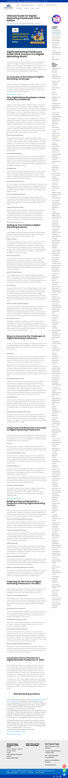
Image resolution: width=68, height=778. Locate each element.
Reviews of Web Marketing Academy (56, 83)
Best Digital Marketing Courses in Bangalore (22, 770)
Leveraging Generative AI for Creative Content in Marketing (56, 463)
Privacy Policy (30, 772)
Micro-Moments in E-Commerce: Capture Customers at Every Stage (56, 177)
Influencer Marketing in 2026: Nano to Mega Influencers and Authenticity (56, 543)
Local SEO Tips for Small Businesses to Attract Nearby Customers (56, 534)
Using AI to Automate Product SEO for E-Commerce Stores (56, 186)
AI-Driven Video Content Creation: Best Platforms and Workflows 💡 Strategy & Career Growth (56, 135)
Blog (32, 8)
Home (17, 5)
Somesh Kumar (12, 23)
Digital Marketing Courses (27, 5)
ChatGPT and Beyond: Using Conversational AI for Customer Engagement (56, 473)
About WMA (40, 5)
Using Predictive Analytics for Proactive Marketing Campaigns (56, 482)
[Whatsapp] (64, 770)
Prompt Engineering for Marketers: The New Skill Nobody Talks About (56, 215)
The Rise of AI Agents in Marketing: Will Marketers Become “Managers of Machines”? (56, 279)
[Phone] (64, 766)
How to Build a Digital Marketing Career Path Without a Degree (56, 432)
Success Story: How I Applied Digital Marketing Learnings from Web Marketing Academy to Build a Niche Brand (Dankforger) (56, 120)
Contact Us (27, 8)
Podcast (37, 8)
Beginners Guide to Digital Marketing (56, 98)
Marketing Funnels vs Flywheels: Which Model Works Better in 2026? (56, 298)
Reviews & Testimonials (51, 5)
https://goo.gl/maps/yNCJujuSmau (16, 731)
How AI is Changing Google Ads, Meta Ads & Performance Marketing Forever (55, 358)
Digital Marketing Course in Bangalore (56, 70)
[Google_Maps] (64, 774)
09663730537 (14, 758)
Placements (19, 8)
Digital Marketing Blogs (28, 23)
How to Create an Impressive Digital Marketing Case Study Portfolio (56, 442)
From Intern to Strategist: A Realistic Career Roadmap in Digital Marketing (56, 232)
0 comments (38, 23)
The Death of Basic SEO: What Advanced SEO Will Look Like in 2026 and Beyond (56, 369)
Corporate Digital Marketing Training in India (56, 76)
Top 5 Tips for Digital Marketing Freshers (56, 586)
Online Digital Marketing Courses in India (45, 770)
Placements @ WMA (50, 765)
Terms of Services (40, 772)
